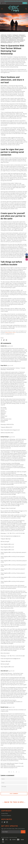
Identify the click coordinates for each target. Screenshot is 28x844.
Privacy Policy (4, 813)
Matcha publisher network (10, 332)
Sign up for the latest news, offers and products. (13, 828)
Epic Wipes (6, 837)
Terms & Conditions (6, 815)
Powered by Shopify (13, 837)
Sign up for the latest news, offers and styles (13, 1)
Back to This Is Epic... (14, 802)
